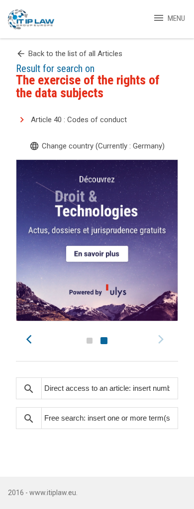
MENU (169, 18)
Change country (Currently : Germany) (97, 146)
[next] (162, 339)
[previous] (32, 339)
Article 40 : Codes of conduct (79, 119)
